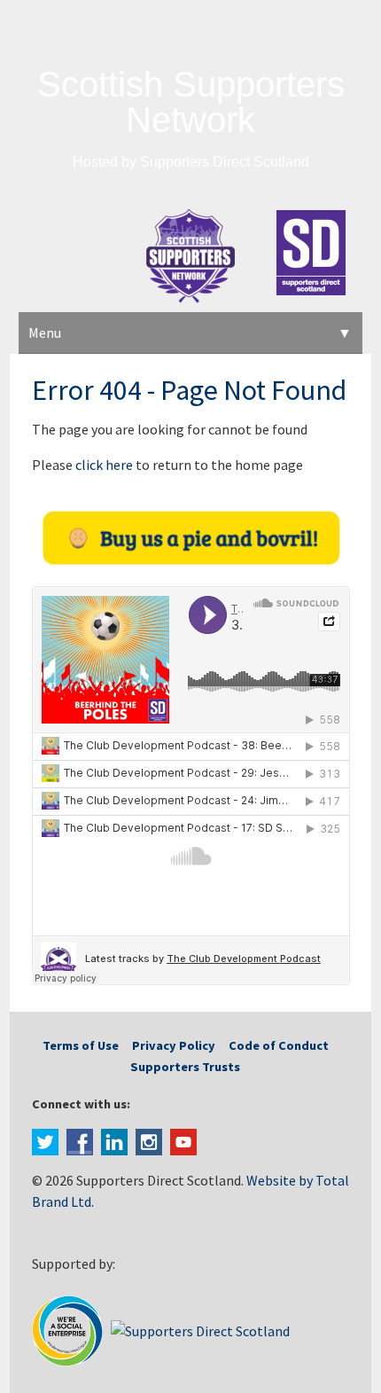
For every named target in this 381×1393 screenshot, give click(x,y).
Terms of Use (81, 1045)
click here (104, 464)
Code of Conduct (279, 1045)
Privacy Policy (173, 1045)
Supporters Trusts (185, 1067)
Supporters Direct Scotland (224, 161)
